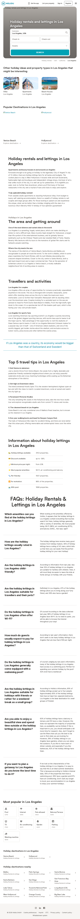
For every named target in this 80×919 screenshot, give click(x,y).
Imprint (41, 912)
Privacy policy (55, 912)
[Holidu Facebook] (44, 908)
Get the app (35, 3)
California (62, 60)
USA (55, 60)
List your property (48, 3)
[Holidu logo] (12, 3)
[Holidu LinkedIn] (40, 908)
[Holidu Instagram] (36, 908)
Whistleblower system (40, 915)
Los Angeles (72, 60)
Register (68, 3)
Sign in (60, 3)
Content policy (67, 912)
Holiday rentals (47, 60)
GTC (46, 912)
